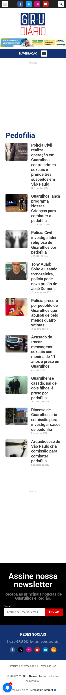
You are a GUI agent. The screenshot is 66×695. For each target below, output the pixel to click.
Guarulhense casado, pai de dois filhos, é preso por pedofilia (44, 388)
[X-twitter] (29, 4)
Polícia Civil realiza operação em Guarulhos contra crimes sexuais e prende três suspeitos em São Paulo (43, 165)
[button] (5, 4)
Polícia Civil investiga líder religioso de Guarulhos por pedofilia (44, 242)
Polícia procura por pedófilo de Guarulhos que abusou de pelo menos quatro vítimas (44, 312)
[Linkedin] (45, 649)
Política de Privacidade (23, 666)
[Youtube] (46, 4)
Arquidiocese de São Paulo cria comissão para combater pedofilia (45, 451)
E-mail (8, 606)
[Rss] (53, 649)
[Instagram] (37, 4)
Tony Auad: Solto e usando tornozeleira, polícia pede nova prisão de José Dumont (44, 276)
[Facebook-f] (20, 4)
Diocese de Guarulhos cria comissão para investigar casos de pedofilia (45, 420)
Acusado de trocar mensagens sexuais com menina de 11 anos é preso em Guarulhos (45, 352)
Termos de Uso (47, 666)
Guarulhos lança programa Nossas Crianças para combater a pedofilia (45, 208)
